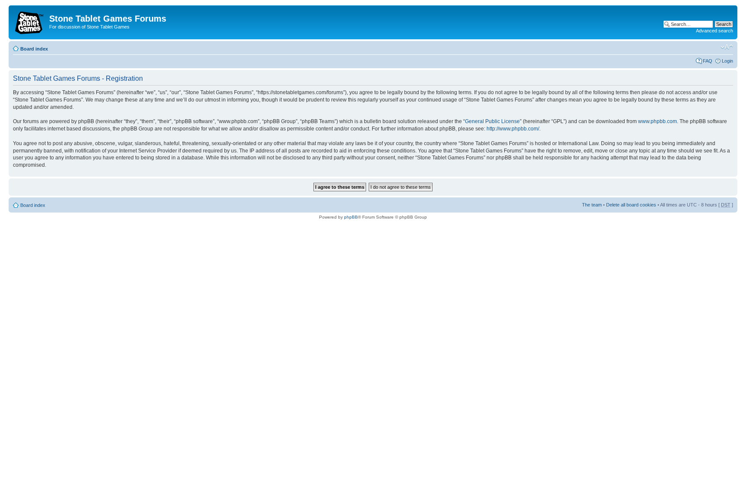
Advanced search (714, 30)
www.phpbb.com (657, 121)
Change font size (727, 47)
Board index (34, 48)
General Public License (492, 121)
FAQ (707, 60)
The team (592, 204)
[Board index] (30, 21)
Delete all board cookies (631, 204)
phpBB (351, 217)
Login (727, 60)
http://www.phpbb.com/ (513, 129)
